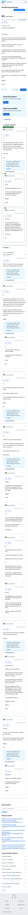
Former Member (9, 16)
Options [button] (25, 10)
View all (3, 890)
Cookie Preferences (7, 911)
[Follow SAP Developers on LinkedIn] (17, 897)
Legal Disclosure (21, 904)
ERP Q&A (4, 5)
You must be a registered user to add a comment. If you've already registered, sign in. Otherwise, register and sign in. (13, 164)
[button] (3, 22)
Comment (23, 89)
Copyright (7, 904)
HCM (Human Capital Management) (8, 27)
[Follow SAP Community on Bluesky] (12, 897)
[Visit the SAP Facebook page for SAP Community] (10, 897)
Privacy (6, 901)
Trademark (7, 908)
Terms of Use (21, 901)
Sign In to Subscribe (19, 9)
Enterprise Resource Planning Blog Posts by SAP (13, 826)
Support (21, 908)
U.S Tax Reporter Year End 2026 (9, 824)
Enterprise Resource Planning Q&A (10, 822)
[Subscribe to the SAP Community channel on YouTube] (15, 897)
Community (9, 1)
